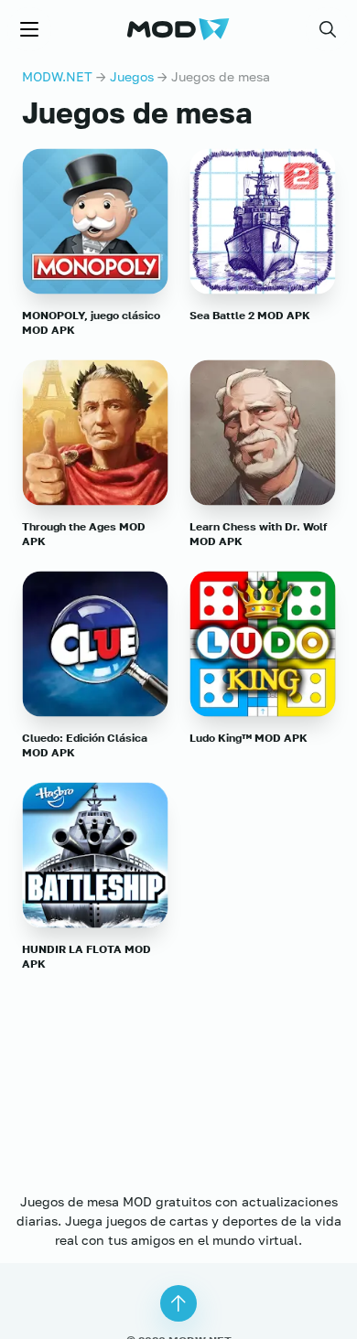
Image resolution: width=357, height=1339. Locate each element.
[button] (328, 29)
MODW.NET (57, 76)
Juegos (132, 76)
